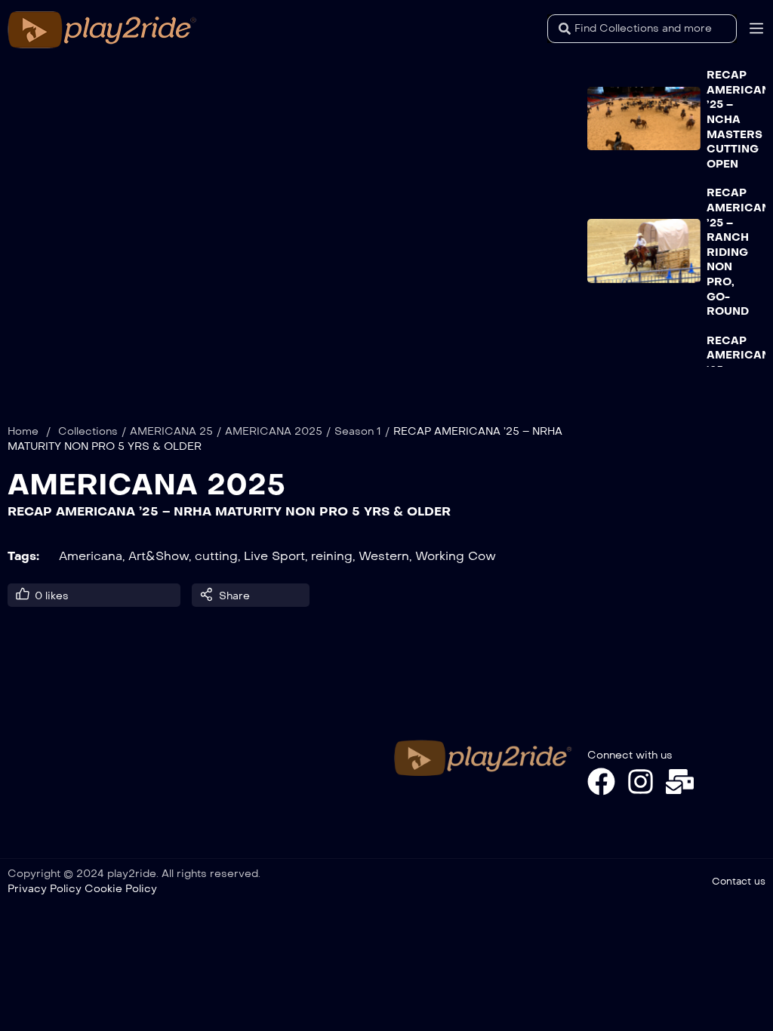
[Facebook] (601, 782)
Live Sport (274, 556)
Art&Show (158, 556)
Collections (88, 431)
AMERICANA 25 (171, 431)
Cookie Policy (121, 888)
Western (384, 556)
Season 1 (357, 431)
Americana (90, 556)
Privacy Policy (45, 888)
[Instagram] (640, 782)
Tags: (23, 556)
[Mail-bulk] (680, 782)
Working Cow (455, 556)
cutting (216, 556)
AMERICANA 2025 (273, 431)
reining (332, 556)
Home (23, 431)
